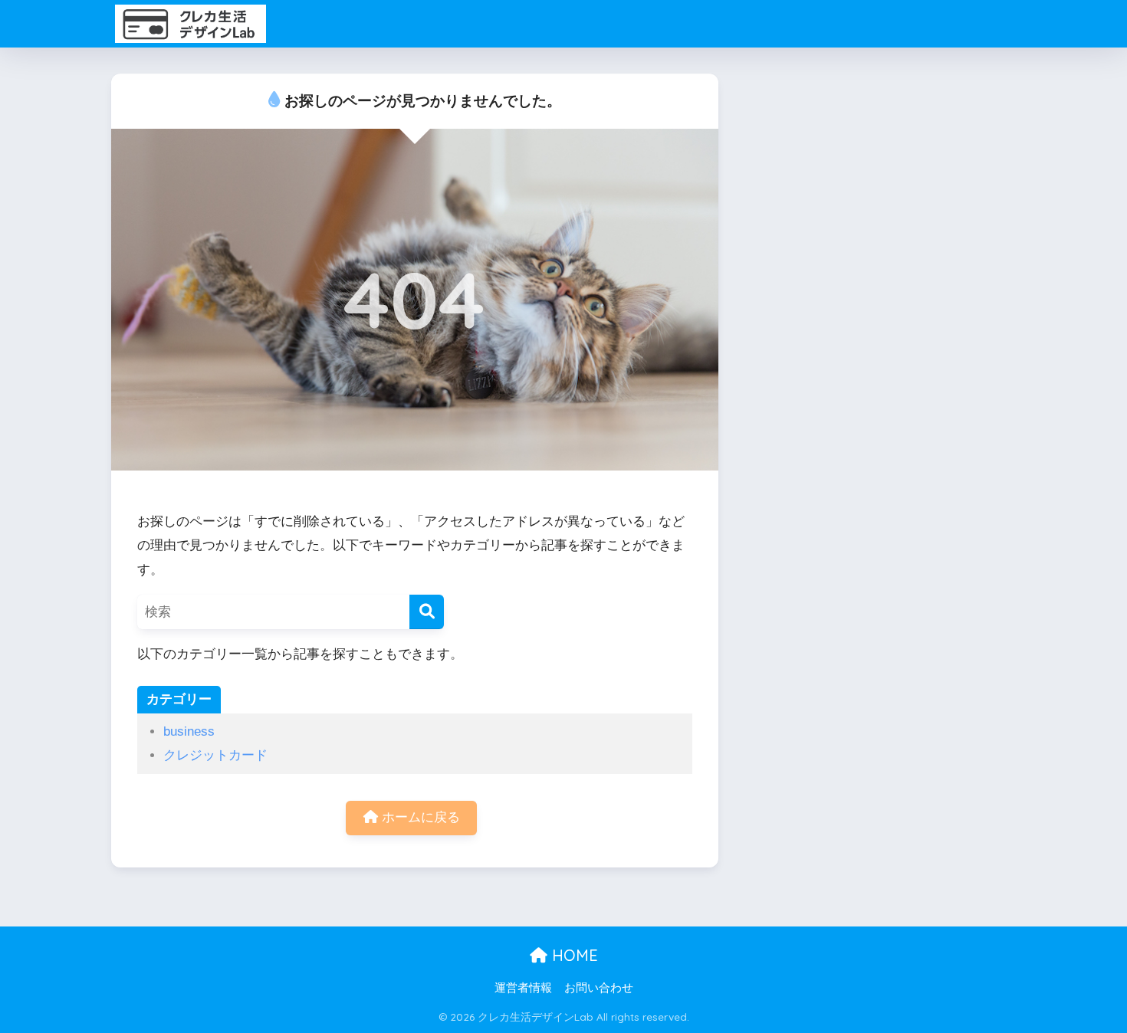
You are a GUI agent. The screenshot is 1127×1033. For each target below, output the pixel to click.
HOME (572, 955)
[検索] (426, 612)
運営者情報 (523, 988)
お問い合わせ (598, 988)
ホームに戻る (419, 817)
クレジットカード (215, 755)
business (189, 731)
